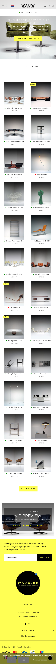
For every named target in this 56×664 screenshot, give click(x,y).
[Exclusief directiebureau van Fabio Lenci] (14, 161)
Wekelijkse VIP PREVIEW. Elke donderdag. (25, 546)
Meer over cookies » (40, 660)
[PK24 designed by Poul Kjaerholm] (14, 293)
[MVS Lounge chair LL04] (40, 227)
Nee (23, 660)
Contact (29, 12)
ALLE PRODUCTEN (28, 489)
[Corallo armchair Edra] (14, 194)
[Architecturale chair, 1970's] (40, 127)
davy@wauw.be (30, 616)
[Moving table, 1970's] (14, 327)
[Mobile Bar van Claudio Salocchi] (40, 459)
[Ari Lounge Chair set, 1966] (40, 327)
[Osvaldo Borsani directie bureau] (40, 293)
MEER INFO (14, 111)
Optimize (27, 647)
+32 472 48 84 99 (32, 612)
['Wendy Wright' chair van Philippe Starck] (14, 360)
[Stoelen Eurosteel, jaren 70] (14, 260)
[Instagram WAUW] (29, 624)
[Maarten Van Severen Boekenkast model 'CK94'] (14, 227)
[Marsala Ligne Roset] (40, 260)
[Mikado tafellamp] (40, 426)
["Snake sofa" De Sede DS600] (40, 94)
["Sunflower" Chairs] (14, 459)
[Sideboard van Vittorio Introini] (40, 360)
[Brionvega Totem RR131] (40, 393)
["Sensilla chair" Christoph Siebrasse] (14, 426)
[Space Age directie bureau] (14, 127)
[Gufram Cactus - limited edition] (40, 194)
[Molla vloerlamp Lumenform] (40, 161)
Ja (11, 660)
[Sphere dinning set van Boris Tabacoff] (14, 94)
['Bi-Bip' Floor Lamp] (14, 393)
